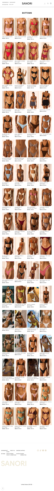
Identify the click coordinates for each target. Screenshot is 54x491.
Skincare (12, 2)
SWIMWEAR (3, 450)
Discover (5, 4)
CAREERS (18, 450)
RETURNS (3, 453)
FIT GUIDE (7, 451)
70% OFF (11, 4)
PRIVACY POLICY (8, 454)
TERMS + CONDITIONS (13, 454)
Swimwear (5, 2)
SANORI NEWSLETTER (23, 454)
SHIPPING (22, 450)
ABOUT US (12, 450)
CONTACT (18, 453)
